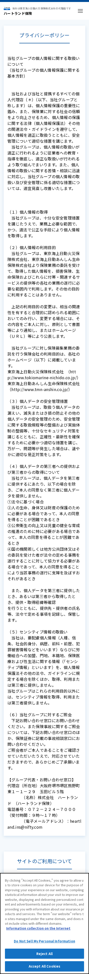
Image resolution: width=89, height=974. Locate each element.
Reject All (44, 953)
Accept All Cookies (44, 966)
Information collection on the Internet (38, 928)
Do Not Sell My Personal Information (44, 941)
